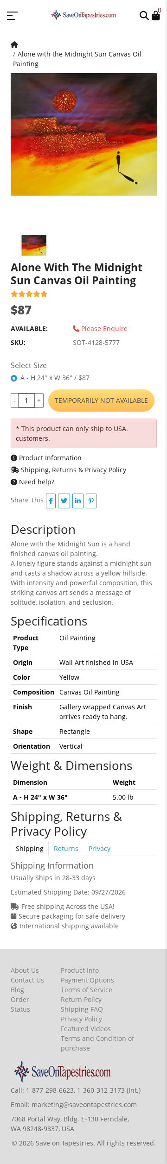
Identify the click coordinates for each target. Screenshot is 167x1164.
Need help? (35, 481)
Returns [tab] (66, 848)
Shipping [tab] (30, 848)
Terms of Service (86, 989)
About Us (25, 970)
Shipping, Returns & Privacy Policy (72, 469)
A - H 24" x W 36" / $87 (55, 377)
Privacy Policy (81, 1018)
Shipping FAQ (82, 1009)
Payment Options (87, 980)
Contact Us (27, 980)
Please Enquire (103, 328)
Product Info (80, 970)
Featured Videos (86, 1028)
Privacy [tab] (99, 848)
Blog (17, 989)
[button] (144, 14)
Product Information (49, 457)
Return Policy (81, 999)
